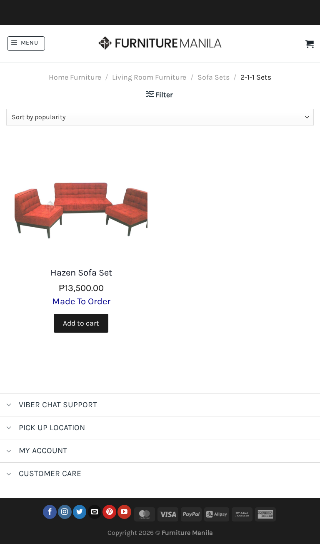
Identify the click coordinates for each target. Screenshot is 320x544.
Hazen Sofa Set (81, 272)
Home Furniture (75, 77)
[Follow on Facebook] (50, 512)
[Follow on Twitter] (80, 512)
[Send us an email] (95, 512)
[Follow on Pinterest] (109, 512)
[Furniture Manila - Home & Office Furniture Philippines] (160, 44)
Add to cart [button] (81, 323)
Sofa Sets (214, 77)
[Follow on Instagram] (65, 512)
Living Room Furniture (149, 77)
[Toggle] (9, 406)
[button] (26, 43)
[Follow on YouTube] (124, 512)
